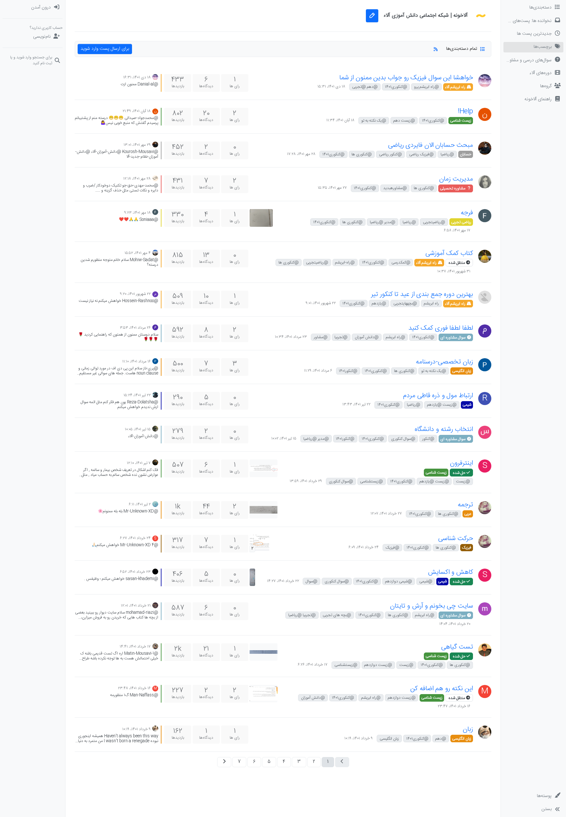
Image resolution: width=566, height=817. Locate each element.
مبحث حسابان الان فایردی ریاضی (430, 145)
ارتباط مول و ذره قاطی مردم (438, 395)
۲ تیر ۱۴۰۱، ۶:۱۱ (140, 504)
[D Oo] (484, 732)
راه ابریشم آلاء (455, 87)
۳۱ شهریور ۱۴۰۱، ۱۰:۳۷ (453, 271)
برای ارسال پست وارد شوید (105, 49)
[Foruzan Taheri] (484, 215)
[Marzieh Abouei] (155, 646)
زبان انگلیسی (461, 371)
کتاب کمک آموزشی (449, 253)
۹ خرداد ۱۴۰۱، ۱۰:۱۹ (358, 738)
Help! (465, 111)
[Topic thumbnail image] (261, 217)
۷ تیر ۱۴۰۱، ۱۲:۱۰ (139, 463)
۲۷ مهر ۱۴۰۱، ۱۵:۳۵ (332, 188)
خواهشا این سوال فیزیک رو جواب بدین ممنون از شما (406, 77)
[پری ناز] (484, 364)
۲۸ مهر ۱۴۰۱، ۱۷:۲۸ (301, 154)
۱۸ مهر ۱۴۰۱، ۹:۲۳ (137, 212)
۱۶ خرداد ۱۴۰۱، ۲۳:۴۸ (134, 688)
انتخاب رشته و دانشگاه (444, 429)
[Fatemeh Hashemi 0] (484, 80)
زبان (468, 729)
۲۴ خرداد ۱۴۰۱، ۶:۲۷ (135, 538)
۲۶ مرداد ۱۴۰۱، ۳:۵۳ (135, 327)
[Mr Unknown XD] (484, 507)
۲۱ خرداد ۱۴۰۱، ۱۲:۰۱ (136, 605)
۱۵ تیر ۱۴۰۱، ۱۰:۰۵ (138, 429)
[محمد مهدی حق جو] (484, 181)
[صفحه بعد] (224, 762)
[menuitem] (33, 8)
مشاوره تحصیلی (453, 188)
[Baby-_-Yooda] (155, 395)
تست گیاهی (457, 647)
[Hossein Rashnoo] (484, 297)
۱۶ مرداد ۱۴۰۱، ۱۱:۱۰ (136, 361)
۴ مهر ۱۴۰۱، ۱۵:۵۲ (137, 253)
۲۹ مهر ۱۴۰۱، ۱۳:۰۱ (137, 145)
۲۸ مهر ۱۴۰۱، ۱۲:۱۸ (137, 178)
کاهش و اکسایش (450, 572)
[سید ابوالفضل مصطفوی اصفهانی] (484, 432)
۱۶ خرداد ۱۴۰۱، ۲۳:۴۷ (454, 706)
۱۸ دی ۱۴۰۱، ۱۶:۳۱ (137, 77)
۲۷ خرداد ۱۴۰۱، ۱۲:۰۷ (386, 513)
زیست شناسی (460, 120)
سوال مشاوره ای (453, 337)
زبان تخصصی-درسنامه (444, 362)
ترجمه (465, 504)
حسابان (465, 154)
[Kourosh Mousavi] (484, 148)
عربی (467, 514)
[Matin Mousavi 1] (484, 649)
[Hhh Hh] (155, 429)
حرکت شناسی (455, 538)
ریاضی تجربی (461, 222)
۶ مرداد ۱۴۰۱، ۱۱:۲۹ (318, 370)
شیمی (466, 404)
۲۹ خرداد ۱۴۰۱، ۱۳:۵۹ (306, 481)
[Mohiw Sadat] (484, 256)
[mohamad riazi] (484, 608)
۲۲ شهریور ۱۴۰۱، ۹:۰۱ (321, 303)
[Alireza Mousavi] (155, 178)
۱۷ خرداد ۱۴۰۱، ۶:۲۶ (313, 664)
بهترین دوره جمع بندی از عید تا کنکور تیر (422, 294)
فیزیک (466, 547)
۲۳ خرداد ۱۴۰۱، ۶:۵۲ (135, 572)
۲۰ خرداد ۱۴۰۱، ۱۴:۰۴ (454, 624)
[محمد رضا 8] (484, 331)
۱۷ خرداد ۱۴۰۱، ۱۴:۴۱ (135, 646)
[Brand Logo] (481, 16)
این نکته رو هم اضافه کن (441, 688)
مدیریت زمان (456, 179)
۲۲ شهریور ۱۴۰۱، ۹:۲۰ (135, 294)
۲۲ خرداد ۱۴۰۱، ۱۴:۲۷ (283, 581)
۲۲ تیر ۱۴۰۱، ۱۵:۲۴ (137, 395)
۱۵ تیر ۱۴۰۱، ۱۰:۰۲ (283, 438)
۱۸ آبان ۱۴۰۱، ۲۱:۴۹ (137, 111)
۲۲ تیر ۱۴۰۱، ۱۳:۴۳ (356, 404)
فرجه (467, 212)
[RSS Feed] (436, 49)
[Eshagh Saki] (155, 462)
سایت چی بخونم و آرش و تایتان (431, 606)
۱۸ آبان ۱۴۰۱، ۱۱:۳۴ (340, 120)
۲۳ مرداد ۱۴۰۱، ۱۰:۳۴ (291, 337)
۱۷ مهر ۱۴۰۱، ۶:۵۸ (457, 230)
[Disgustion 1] (155, 571)
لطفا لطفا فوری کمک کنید (440, 328)
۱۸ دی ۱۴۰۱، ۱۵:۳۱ (331, 86)
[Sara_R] (155, 504)
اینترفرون (461, 463)
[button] (533, 99)
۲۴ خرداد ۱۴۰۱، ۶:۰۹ (364, 547)
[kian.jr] (155, 252)
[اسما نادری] (155, 605)
